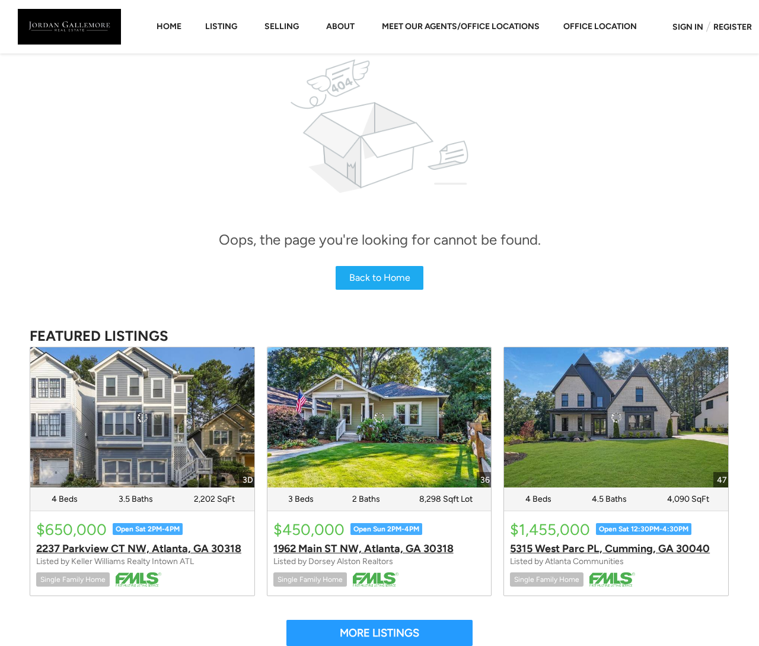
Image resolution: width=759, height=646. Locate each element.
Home (169, 26)
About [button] (340, 26)
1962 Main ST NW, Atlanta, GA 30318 (363, 548)
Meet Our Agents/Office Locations (461, 26)
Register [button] (732, 27)
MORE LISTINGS (379, 632)
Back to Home (379, 277)
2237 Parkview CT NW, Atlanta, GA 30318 (138, 548)
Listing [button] (221, 26)
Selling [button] (281, 26)
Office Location (600, 26)
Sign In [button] (687, 27)
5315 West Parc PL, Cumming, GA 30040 (610, 548)
